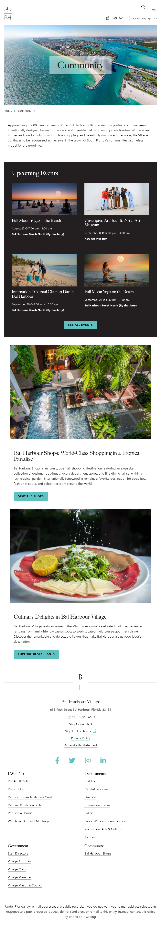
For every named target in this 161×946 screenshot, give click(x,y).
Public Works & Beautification (105, 821)
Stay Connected (80, 724)
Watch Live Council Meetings (28, 821)
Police (88, 813)
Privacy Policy (80, 738)
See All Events (80, 324)
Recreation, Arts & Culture (103, 829)
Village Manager (19, 877)
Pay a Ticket (16, 789)
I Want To (16, 773)
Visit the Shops (31, 496)
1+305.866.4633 (83, 717)
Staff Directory (18, 853)
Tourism (90, 837)
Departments (95, 773)
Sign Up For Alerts (78, 731)
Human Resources (97, 805)
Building (90, 781)
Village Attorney (19, 861)
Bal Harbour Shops (97, 853)
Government (18, 846)
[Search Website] (143, 6)
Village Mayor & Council (25, 885)
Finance (90, 797)
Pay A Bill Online (19, 781)
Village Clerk (17, 869)
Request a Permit (20, 813)
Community (93, 846)
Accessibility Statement (80, 745)
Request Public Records (24, 805)
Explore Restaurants (36, 654)
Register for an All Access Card (30, 797)
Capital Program (96, 789)
